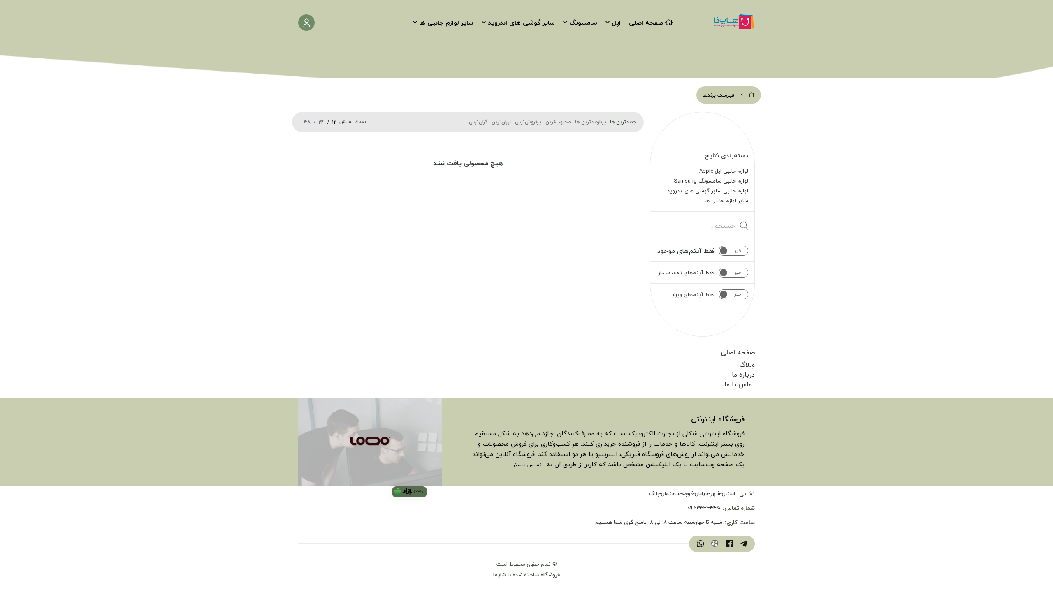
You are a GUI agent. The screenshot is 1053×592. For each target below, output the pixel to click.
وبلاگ (747, 364)
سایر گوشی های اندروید (521, 22)
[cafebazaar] (409, 491)
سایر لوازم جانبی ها (446, 22)
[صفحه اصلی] (752, 94)
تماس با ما (739, 384)
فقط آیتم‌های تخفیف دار (686, 272)
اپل (616, 22)
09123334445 (703, 508)
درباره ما (743, 374)
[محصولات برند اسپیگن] (370, 442)
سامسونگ (583, 22)
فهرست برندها (719, 94)
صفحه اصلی (646, 22)
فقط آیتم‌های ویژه (694, 294)
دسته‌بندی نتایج (726, 155)
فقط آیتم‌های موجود (686, 250)
